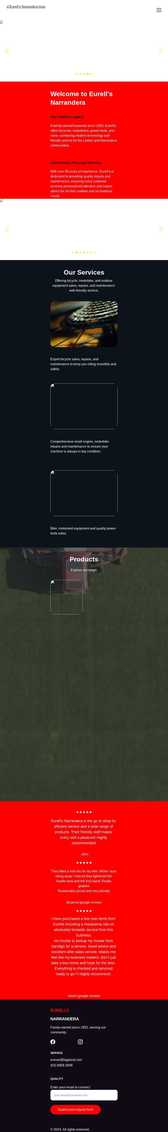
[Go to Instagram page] (80, 1041)
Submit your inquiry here (75, 1109)
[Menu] (159, 10)
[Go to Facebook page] (52, 1041)
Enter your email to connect (70, 1087)
